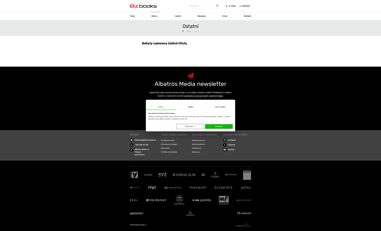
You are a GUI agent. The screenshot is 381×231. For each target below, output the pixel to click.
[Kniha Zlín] (184, 175)
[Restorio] (190, 213)
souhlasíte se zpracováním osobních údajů (203, 96)
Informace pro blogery (169, 144)
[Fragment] (198, 187)
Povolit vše (219, 126)
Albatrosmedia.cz (198, 140)
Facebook (231, 145)
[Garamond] (244, 200)
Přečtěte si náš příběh (169, 152)
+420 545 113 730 (141, 145)
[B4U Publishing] (172, 187)
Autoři (178, 16)
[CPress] (135, 187)
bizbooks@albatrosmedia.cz (145, 140)
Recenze (201, 16)
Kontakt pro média (168, 140)
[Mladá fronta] (224, 200)
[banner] (143, 6)
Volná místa (165, 148)
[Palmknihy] (156, 200)
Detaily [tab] (190, 107)
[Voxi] (215, 175)
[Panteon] (179, 200)
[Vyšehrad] (231, 175)
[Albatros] (134, 175)
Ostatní (196, 31)
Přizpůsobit (189, 126)
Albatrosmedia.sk (198, 144)
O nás (224, 16)
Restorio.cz (196, 152)
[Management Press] (152, 187)
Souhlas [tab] (161, 107)
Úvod (132, 16)
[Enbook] (244, 213)
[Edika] (246, 187)
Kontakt (247, 16)
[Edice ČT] (134, 200)
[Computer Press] (247, 175)
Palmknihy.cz (197, 148)
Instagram (232, 140)
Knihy (154, 16)
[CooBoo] (203, 175)
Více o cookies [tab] (220, 107)
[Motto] (148, 175)
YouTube (231, 149)
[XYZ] (162, 175)
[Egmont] (223, 187)
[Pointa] (202, 200)
